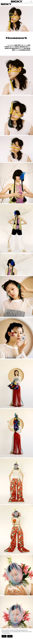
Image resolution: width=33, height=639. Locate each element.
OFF (10, 636)
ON (4, 636)
